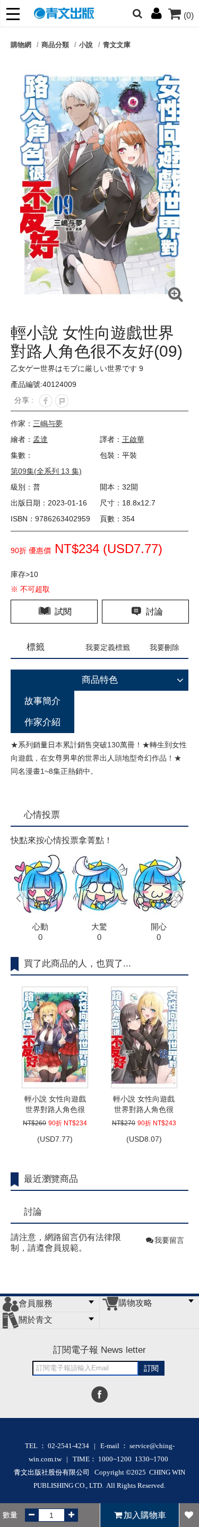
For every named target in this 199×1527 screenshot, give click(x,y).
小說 (86, 45)
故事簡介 (42, 701)
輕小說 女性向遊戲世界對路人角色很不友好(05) (55, 1105)
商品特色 (100, 680)
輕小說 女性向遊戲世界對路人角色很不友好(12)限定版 (144, 1105)
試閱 (62, 611)
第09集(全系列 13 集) (46, 471)
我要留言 (169, 1240)
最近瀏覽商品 (51, 1179)
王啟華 (133, 439)
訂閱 (151, 1368)
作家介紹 (42, 722)
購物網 (21, 45)
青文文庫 (117, 45)
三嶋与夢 (48, 423)
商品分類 (55, 45)
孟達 (40, 439)
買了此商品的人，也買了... (77, 964)
